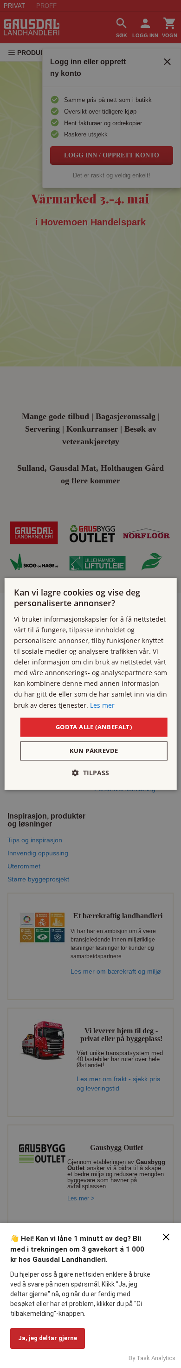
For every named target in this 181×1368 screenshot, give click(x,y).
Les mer (102, 705)
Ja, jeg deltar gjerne (47, 1337)
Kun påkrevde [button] (94, 751)
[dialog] (91, 684)
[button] (90, 773)
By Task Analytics (152, 1357)
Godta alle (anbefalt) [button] (94, 727)
